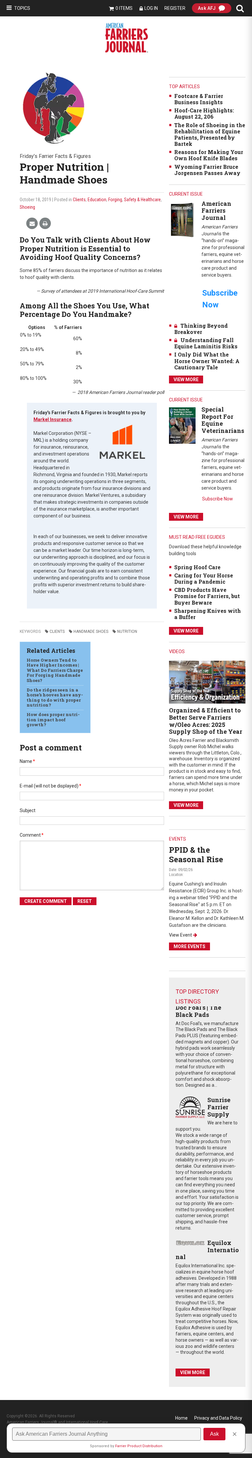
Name (27, 761)
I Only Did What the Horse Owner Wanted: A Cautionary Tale (207, 360)
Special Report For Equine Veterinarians (222, 420)
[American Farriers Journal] (182, 220)
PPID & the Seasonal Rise (196, 855)
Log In (151, 8)
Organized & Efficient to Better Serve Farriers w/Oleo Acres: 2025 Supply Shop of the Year (205, 720)
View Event (180, 935)
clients (57, 631)
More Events (189, 946)
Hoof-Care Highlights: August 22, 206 (204, 113)
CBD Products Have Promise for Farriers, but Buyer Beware (207, 596)
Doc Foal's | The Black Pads (198, 1011)
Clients (79, 199)
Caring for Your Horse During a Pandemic (203, 578)
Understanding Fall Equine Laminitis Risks (206, 343)
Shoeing (27, 207)
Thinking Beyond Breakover (201, 328)
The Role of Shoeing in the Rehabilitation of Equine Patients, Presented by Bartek (209, 134)
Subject (27, 810)
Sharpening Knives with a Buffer (207, 613)
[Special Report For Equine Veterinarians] (182, 425)
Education (97, 199)
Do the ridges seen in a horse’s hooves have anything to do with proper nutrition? (55, 697)
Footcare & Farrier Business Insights (198, 99)
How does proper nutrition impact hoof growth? (53, 719)
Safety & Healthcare (142, 199)
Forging (115, 199)
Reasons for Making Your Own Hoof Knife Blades (208, 155)
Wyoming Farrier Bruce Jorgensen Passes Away (207, 169)
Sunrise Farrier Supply (218, 1107)
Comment (32, 835)
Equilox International (207, 1250)
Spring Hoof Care (197, 567)
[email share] (32, 224)
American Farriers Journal (216, 211)
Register (174, 8)
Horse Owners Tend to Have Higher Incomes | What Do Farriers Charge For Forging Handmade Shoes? (55, 670)
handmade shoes (91, 631)
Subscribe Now (217, 498)
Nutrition (127, 631)
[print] (45, 224)
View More (186, 379)
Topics (22, 8)
